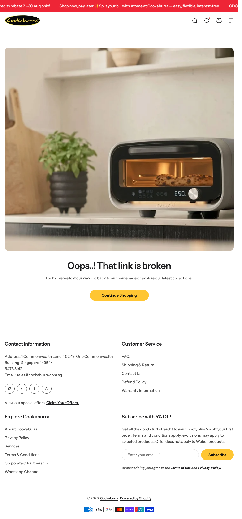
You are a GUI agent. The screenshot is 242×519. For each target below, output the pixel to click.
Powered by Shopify (135, 498)
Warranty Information (141, 390)
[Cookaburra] (22, 20)
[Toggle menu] (231, 20)
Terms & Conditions (22, 454)
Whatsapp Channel (22, 471)
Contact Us (131, 373)
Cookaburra (109, 498)
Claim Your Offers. (62, 402)
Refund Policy (134, 382)
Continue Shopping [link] (119, 295)
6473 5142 (13, 368)
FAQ (126, 356)
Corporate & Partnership (26, 463)
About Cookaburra (21, 429)
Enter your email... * (144, 454)
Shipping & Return (138, 365)
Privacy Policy (17, 437)
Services (12, 446)
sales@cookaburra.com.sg (39, 374)
